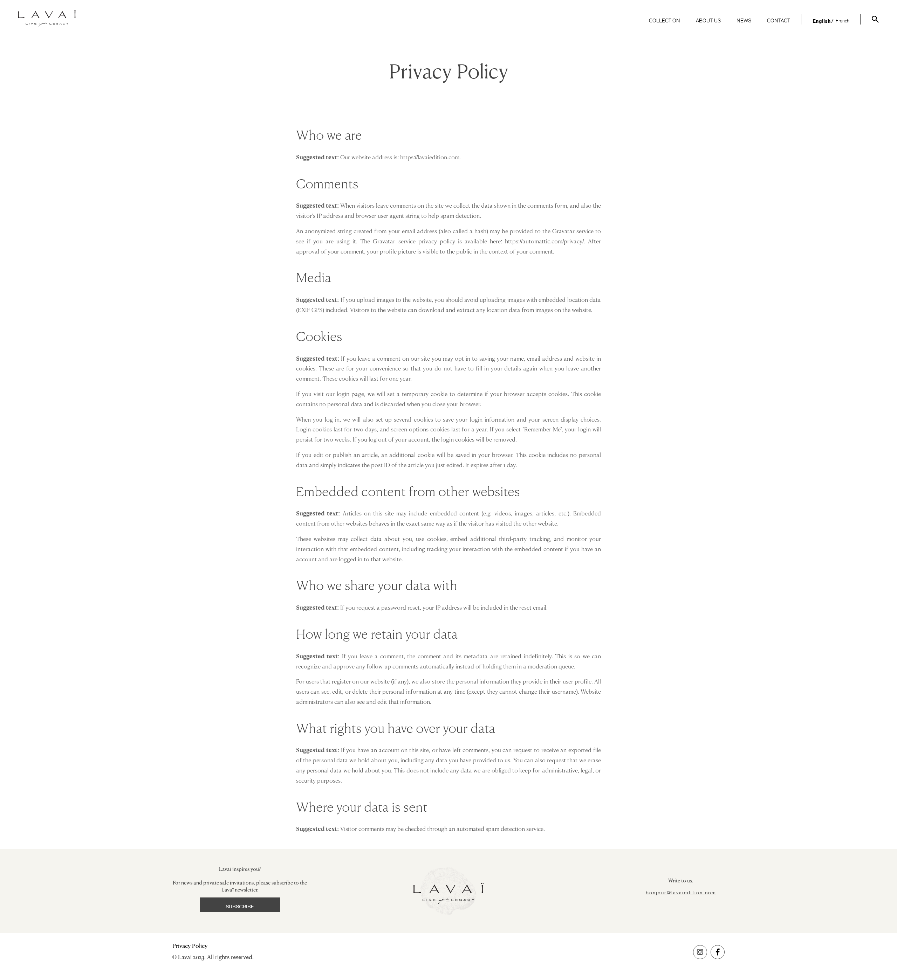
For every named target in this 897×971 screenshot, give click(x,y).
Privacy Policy (189, 946)
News (744, 21)
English (822, 21)
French (842, 21)
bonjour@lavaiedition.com (681, 892)
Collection (664, 21)
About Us (708, 21)
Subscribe (240, 906)
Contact (778, 21)
